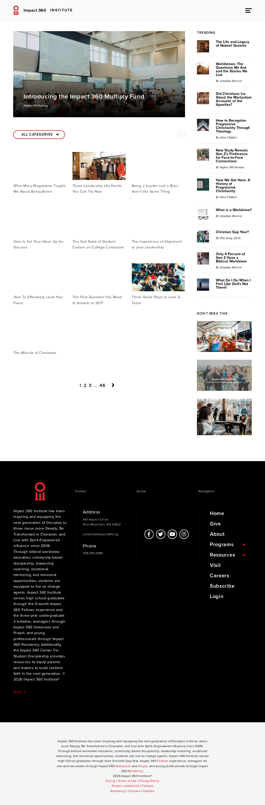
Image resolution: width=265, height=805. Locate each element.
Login (217, 596)
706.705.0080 (93, 553)
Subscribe (222, 586)
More (18, 692)
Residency (135, 771)
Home (217, 513)
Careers (219, 576)
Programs (222, 545)
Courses (134, 791)
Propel (143, 766)
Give (215, 524)
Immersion (123, 766)
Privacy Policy (149, 781)
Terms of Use (127, 781)
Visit (215, 565)
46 (102, 385)
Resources (222, 555)
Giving (110, 781)
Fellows (162, 761)
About (217, 534)
